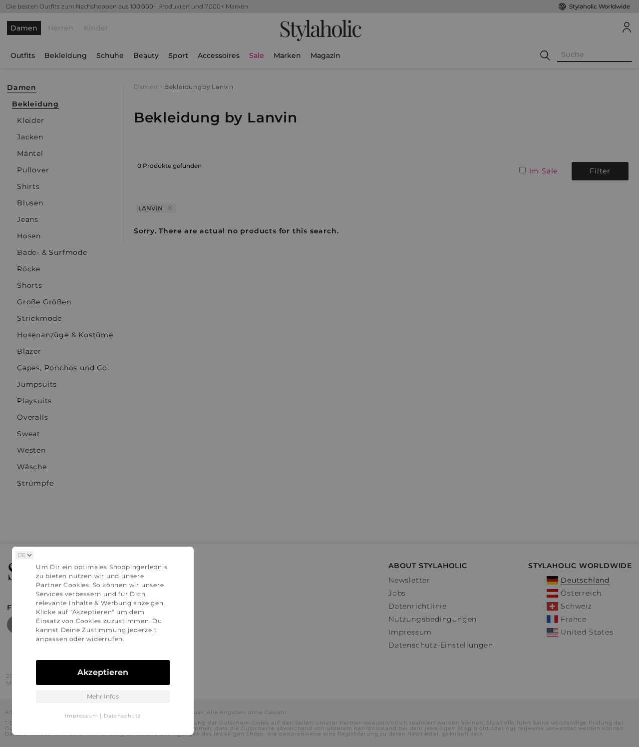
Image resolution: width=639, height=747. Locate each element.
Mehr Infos (103, 696)
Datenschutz (122, 716)
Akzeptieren (102, 672)
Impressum (81, 716)
